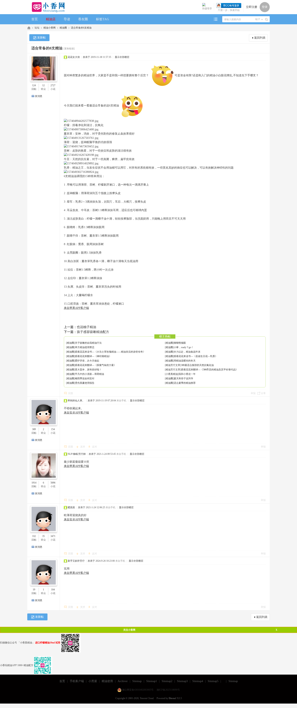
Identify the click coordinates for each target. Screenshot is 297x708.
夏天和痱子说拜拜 (183, 378)
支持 (83, 446)
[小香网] (46, 7)
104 (53, 589)
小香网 (29, 28)
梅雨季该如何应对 (84, 378)
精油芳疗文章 (173, 365)
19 (34, 589)
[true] (266, 19)
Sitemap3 (182, 681)
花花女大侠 (74, 57)
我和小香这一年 (187, 374)
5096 (53, 482)
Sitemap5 (213, 681)
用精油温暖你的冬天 (185, 360)
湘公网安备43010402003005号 (138, 689)
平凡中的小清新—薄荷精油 (89, 374)
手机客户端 (77, 681)
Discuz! (172, 698)
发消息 (38, 96)
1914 (34, 482)
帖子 (257, 19)
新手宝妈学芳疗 (76, 560)
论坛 (37, 27)
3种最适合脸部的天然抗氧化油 (197, 365)
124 (34, 85)
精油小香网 (49, 27)
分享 (263, 393)
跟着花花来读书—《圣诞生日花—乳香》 (195, 356)
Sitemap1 (151, 681)
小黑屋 (92, 681)
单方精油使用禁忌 (84, 347)
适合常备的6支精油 (81, 27)
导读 (67, 19)
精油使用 (107, 681)
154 (53, 429)
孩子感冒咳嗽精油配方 (93, 332)
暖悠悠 (71, 507)
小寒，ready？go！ (184, 347)
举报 (253, 393)
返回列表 (259, 37)
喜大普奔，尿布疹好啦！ (88, 369)
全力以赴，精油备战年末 (187, 351)
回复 (70, 393)
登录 (265, 7)
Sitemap (137, 681)
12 (43, 85)
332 (34, 536)
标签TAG (102, 19)
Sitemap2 (167, 681)
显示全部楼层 (122, 57)
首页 (34, 19)
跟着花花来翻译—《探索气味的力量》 (95, 365)
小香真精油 (172, 374)
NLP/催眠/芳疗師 (77, 454)
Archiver (123, 681)
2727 (53, 85)
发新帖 (41, 37)
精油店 (51, 19)
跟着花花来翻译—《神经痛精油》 (93, 356)
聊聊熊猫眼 (180, 342)
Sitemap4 (197, 681)
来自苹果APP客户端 (76, 307)
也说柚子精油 (86, 327)
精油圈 (63, 27)
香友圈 (83, 19)
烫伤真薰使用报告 (84, 383)
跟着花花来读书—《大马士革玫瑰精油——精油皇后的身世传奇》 (110, 351)
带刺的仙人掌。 (76, 400)
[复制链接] (69, 48)
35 (43, 536)
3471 (53, 536)
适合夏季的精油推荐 (185, 383)
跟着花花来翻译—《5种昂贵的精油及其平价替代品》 (209, 369)
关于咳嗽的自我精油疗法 (88, 342)
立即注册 (251, 7)
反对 (94, 446)
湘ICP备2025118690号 (168, 689)
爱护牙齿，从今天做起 (87, 360)
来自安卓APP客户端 (76, 412)
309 (34, 429)
